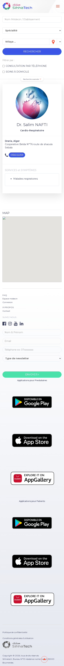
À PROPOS (8, 307)
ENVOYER (31, 374)
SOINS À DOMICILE (17, 71)
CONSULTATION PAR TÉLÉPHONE (26, 65)
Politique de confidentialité (14, 632)
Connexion (7, 302)
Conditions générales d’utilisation (17, 638)
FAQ (4, 295)
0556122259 (17, 154)
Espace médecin (10, 298)
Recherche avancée (31, 79)
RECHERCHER (32, 51)
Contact (6, 311)
